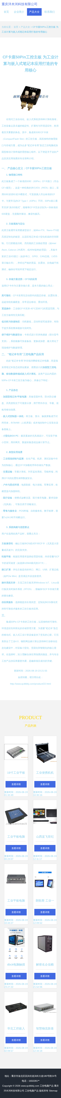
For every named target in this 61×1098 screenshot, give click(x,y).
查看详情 (16, 784)
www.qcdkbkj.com (30, 1085)
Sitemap (53, 1090)
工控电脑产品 (47, 1085)
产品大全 (34, 11)
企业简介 (19, 11)
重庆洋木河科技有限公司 (19, 4)
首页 (6, 11)
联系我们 (49, 11)
